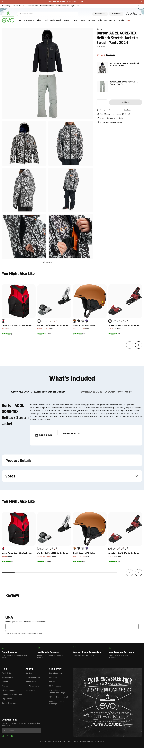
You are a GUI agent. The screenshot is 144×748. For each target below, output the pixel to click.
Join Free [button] (127, 110)
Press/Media (31, 681)
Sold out (125, 102)
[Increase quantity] (105, 102)
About (29, 669)
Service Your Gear (47, 6)
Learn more (37, 633)
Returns (5, 681)
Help (4, 669)
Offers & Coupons (9, 690)
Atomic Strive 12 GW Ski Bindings (123, 325)
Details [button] (127, 114)
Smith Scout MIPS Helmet (84, 325)
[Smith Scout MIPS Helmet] (90, 301)
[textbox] (72, 626)
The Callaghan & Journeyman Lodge (57, 691)
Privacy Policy (73, 741)
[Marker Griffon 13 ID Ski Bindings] (54, 301)
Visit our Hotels (18, 6)
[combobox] (47, 14)
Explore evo (75, 6)
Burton (100, 29)
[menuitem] (19, 20)
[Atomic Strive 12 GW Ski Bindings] (125, 301)
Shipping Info (7, 677)
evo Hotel (53, 677)
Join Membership (62, 6)
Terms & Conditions (86, 741)
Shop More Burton (71, 433)
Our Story (29, 673)
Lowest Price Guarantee (12, 694)
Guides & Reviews (9, 703)
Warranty (5, 686)
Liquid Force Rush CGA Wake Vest (17, 325)
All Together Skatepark (58, 697)
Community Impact (33, 677)
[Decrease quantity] (99, 102)
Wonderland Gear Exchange (56, 703)
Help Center (7, 699)
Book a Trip (6, 6)
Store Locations (56, 673)
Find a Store (116, 14)
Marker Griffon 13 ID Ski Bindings (52, 325)
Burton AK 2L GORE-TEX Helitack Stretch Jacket (124, 64)
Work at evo (31, 690)
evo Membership (32, 686)
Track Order (6, 673)
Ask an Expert (100, 14)
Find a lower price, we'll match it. (84, 655)
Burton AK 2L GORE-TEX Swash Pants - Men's (124, 83)
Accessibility (99, 741)
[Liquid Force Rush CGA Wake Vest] (19, 301)
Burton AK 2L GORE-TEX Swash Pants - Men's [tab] (106, 392)
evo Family (55, 669)
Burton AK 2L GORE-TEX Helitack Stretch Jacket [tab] (37, 392)
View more (47, 262)
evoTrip (52, 681)
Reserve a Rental (32, 6)
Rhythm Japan (55, 686)
